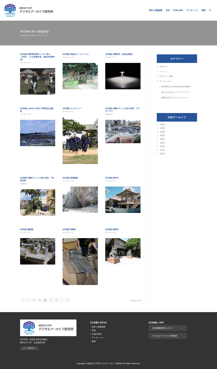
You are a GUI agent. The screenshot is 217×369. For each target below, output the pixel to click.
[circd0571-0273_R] (123, 76)
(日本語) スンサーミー (72, 108)
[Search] (210, 10)
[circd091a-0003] (37, 202)
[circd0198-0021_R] (37, 81)
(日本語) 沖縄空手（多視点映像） (119, 54)
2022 (162, 139)
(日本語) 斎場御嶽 (70, 178)
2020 (162, 146)
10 (39, 300)
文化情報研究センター (162, 328)
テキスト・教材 (166, 76)
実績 (94, 341)
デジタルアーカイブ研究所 (164, 336)
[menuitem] (155, 10)
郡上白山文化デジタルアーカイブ (175, 92)
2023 (162, 135)
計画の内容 (96, 334)
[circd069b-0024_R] (80, 261)
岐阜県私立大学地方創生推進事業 (175, 86)
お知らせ (108, 114)
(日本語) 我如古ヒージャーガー (76, 54)
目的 (94, 330)
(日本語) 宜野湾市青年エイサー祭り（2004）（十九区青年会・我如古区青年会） (37, 57)
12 (51, 300)
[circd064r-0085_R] (80, 200)
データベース (25, 63)
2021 (162, 142)
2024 (162, 132)
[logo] (28, 10)
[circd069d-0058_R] (37, 251)
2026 (162, 124)
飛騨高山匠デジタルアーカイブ (174, 98)
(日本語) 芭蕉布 (69, 229)
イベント (163, 71)
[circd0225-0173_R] (37, 133)
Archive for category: (34, 31)
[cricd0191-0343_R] (80, 140)
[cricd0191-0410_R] (80, 76)
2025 (162, 128)
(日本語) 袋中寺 (112, 178)
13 (56, 300)
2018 (162, 153)
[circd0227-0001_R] (123, 200)
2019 (162, 150)
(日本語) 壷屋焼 (26, 229)
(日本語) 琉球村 (112, 229)
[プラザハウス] (123, 131)
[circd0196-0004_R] (123, 251)
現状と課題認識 (98, 327)
